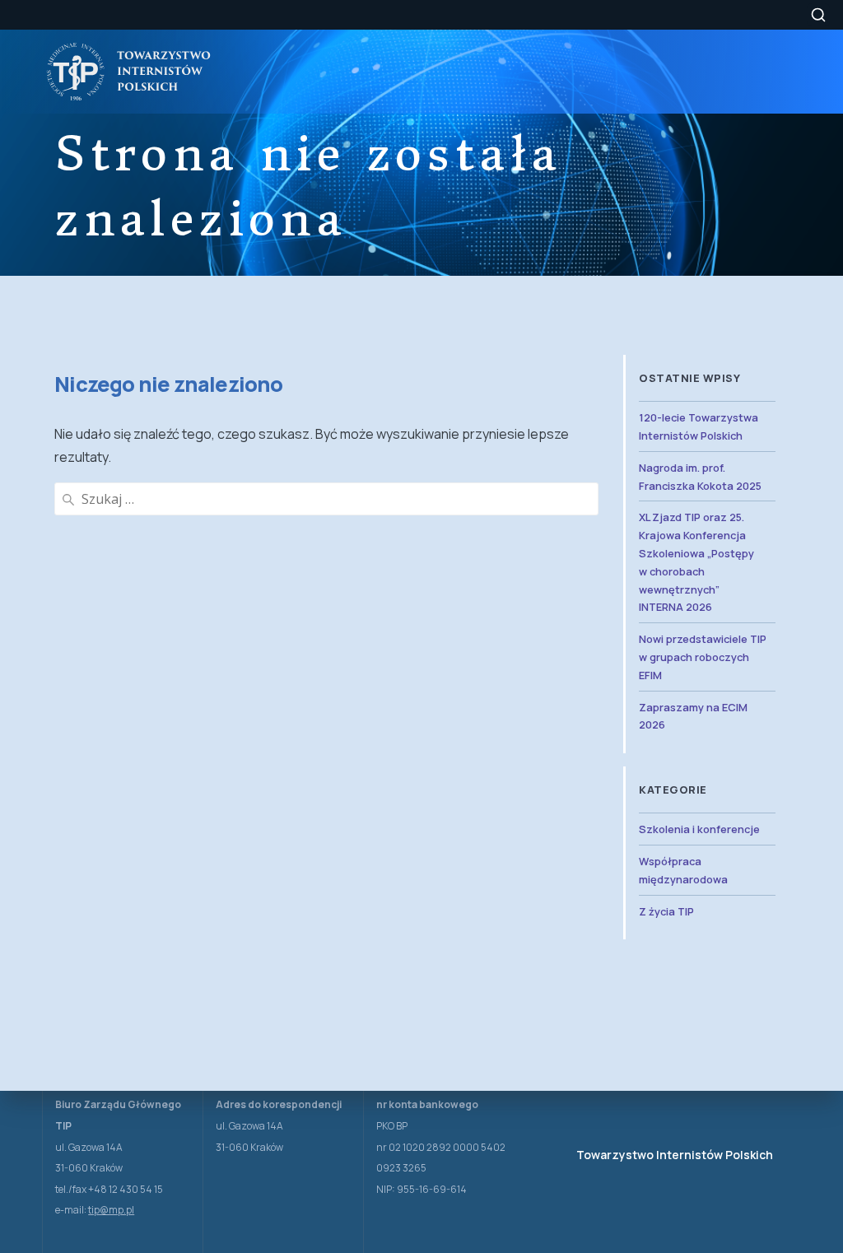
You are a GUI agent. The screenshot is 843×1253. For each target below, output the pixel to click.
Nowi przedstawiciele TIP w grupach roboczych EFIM (702, 656)
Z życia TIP (666, 911)
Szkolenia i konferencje (699, 829)
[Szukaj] (818, 14)
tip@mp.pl (111, 1210)
